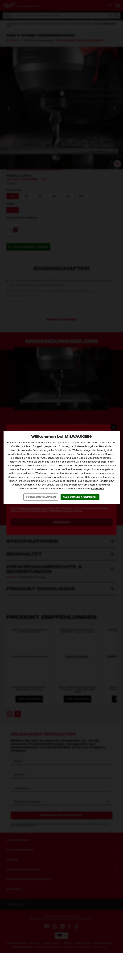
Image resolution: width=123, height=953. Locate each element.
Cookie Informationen (55, 477)
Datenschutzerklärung (97, 477)
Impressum (97, 488)
